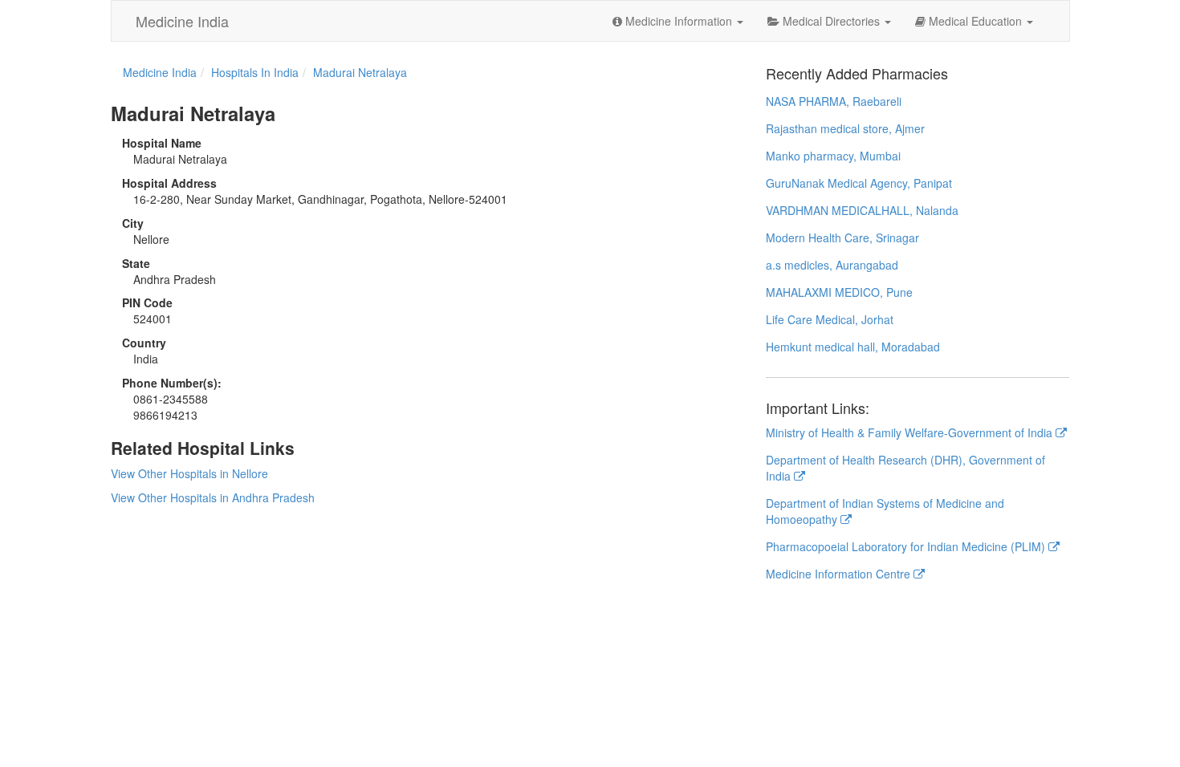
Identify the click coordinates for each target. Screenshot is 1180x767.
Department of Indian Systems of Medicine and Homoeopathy (885, 511)
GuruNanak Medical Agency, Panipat (859, 183)
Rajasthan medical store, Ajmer (845, 128)
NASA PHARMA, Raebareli (833, 101)
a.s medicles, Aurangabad (832, 265)
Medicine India (182, 20)
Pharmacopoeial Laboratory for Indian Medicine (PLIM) (907, 546)
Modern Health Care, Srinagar (842, 237)
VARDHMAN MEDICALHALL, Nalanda (862, 210)
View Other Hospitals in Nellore (189, 473)
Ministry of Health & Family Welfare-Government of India (911, 432)
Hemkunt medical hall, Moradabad (853, 347)
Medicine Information (678, 21)
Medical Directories (831, 21)
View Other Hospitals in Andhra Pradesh (213, 497)
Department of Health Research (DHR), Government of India (905, 468)
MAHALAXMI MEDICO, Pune (839, 292)
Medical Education (975, 21)
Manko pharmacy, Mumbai (833, 156)
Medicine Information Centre (839, 574)
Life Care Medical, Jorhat (829, 319)
